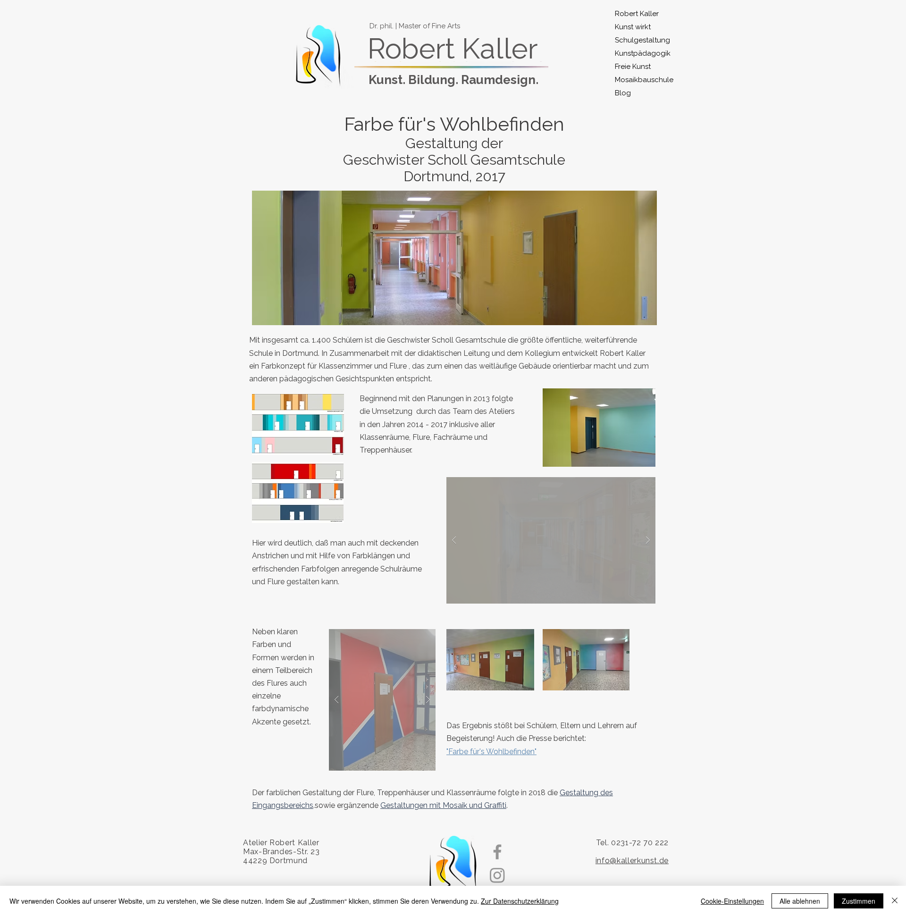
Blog (623, 93)
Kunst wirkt (633, 27)
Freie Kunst (633, 66)
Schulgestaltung (637, 40)
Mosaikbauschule (637, 80)
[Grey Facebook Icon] (497, 852)
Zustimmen (858, 901)
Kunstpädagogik (637, 53)
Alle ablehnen (800, 901)
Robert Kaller (637, 13)
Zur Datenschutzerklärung (520, 901)
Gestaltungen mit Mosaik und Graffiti (443, 805)
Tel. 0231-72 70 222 (632, 842)
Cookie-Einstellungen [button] (732, 901)
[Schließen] (894, 900)
